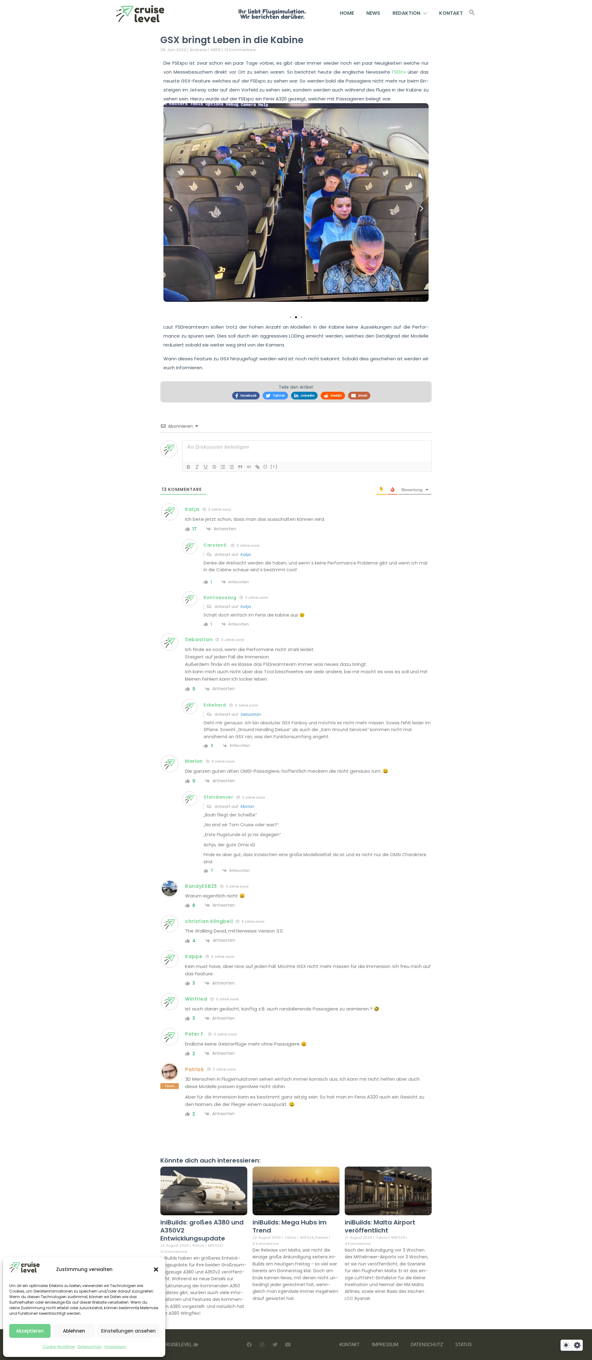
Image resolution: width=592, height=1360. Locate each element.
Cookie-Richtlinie (59, 1346)
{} (265, 466)
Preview (321, 1237)
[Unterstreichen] (205, 467)
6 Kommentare (265, 1243)
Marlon (247, 806)
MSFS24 (214, 1245)
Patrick (198, 1245)
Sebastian (250, 714)
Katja (245, 554)
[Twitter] (275, 1344)
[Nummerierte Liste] (223, 467)
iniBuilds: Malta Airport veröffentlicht (380, 1226)
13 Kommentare (240, 50)
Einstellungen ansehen (128, 1331)
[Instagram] (262, 1344)
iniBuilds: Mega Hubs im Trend (290, 1226)
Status (463, 1344)
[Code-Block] (249, 467)
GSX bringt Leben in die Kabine (231, 40)
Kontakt (451, 13)
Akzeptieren (30, 1331)
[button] (156, 1269)
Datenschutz (89, 1346)
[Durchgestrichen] (214, 467)
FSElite (400, 72)
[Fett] (188, 467)
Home (347, 13)
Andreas (198, 50)
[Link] (257, 467)
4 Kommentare (357, 1243)
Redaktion (406, 13)
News (373, 13)
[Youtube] (288, 1344)
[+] (274, 466)
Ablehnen (74, 1331)
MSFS (216, 50)
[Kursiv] (197, 467)
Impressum (115, 1346)
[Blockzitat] (240, 467)
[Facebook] (249, 1344)
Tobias (290, 1237)
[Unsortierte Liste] (231, 467)
